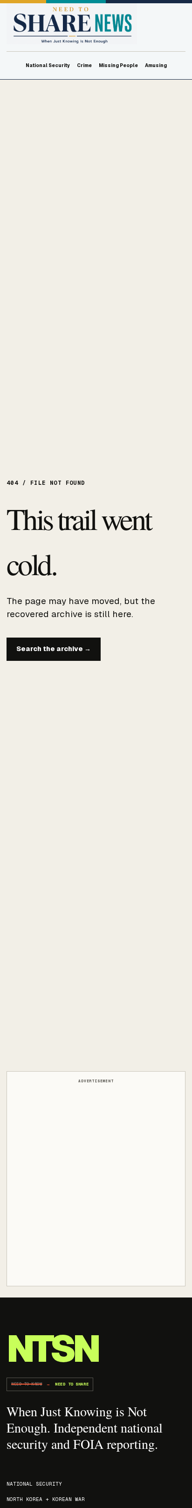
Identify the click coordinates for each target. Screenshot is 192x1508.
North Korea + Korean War (46, 1499)
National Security (48, 65)
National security (34, 1484)
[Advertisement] (96, 1183)
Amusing (156, 65)
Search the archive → (53, 649)
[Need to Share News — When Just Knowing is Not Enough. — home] (72, 23)
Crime (84, 65)
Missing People (118, 65)
